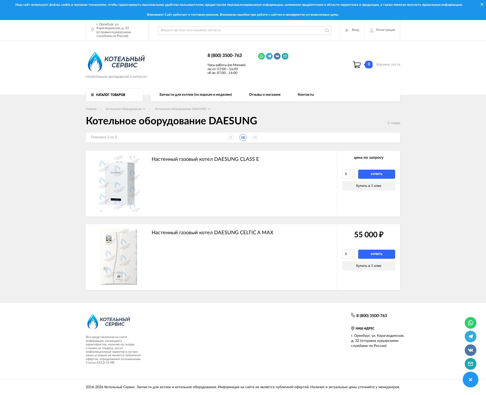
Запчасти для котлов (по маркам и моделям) (195, 94)
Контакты (306, 94)
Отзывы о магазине (264, 94)
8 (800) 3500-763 (225, 55)
